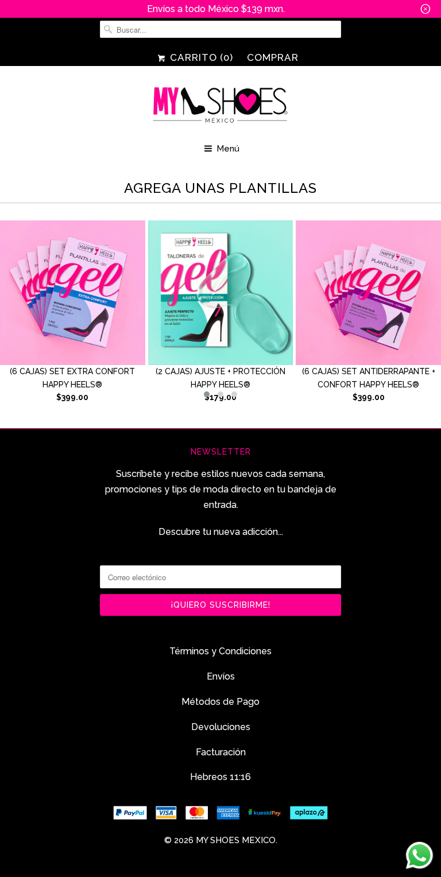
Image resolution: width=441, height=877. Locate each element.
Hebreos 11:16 (220, 776)
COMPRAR (273, 57)
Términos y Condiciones (220, 651)
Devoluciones (220, 726)
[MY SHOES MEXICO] (220, 106)
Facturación (221, 752)
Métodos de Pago (220, 701)
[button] (207, 394)
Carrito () (200, 57)
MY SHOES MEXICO (236, 840)
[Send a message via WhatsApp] (419, 855)
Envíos (221, 676)
